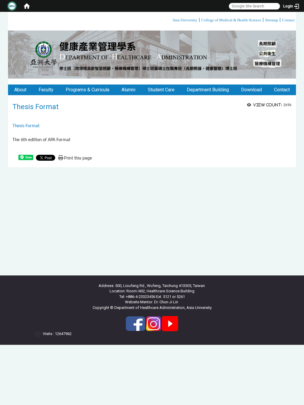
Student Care (161, 90)
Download (251, 90)
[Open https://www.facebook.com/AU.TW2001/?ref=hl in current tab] (135, 323)
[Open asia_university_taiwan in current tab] (153, 323)
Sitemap (271, 20)
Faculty (46, 90)
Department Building (208, 90)
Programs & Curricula (87, 90)
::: (170, 19)
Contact (288, 20)
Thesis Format (25, 126)
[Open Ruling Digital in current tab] (39, 333)
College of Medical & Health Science (231, 20)
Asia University (184, 20)
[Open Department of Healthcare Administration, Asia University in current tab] (152, 55)
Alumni (128, 90)
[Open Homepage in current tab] (26, 6)
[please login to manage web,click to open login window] (11, 6)
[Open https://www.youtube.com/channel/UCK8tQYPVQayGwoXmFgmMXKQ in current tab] (170, 323)
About (20, 90)
